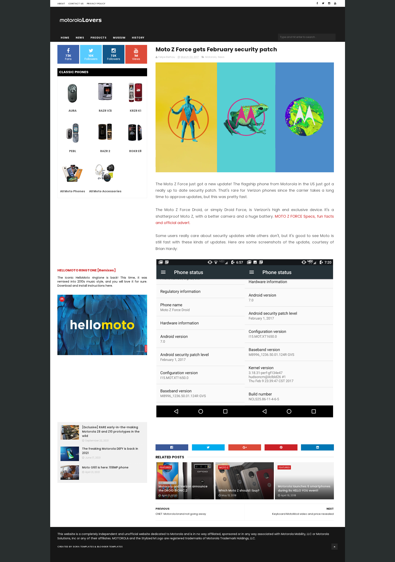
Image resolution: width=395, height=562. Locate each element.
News (80, 37)
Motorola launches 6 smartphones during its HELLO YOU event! (304, 488)
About (61, 3)
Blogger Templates (110, 546)
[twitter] (323, 3)
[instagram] (329, 3)
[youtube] (335, 3)
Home (65, 37)
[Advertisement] (102, 231)
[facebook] (317, 3)
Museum (119, 37)
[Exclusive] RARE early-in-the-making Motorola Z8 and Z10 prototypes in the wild (110, 431)
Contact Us (76, 3)
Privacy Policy (96, 3)
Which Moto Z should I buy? (238, 490)
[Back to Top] (334, 546)
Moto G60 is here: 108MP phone (105, 467)
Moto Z (223, 467)
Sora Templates (83, 546)
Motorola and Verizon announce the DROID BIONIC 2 (183, 488)
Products (98, 37)
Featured (165, 467)
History (138, 37)
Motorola (210, 57)
